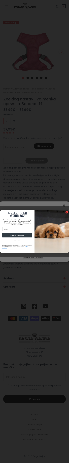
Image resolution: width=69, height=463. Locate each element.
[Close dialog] (66, 212)
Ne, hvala (17, 241)
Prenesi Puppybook (17, 235)
